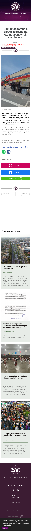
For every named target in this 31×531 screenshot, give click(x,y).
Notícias (15, 42)
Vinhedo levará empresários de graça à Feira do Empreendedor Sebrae (14, 435)
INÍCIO (10, 17)
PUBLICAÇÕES (19, 17)
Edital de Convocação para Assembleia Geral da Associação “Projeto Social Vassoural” (15, 325)
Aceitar (5, 528)
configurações (7, 525)
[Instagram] (13, 490)
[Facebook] (18, 490)
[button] (4, 152)
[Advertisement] (15, 213)
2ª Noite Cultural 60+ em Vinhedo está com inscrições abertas (15, 377)
